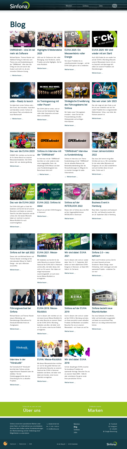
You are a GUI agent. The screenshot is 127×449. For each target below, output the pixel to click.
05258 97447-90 (54, 424)
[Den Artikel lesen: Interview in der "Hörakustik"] (22, 348)
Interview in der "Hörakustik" (17, 361)
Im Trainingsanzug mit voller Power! (48, 103)
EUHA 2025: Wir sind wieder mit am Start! (102, 52)
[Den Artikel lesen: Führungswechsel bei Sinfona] (22, 297)
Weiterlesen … (17, 75)
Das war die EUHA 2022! (22, 202)
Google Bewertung (111, 431)
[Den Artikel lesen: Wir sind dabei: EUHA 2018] (77, 348)
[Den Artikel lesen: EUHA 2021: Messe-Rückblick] (49, 241)
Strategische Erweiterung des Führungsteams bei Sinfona (77, 105)
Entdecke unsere (95, 409)
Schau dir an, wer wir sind (32, 409)
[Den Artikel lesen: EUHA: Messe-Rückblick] (49, 348)
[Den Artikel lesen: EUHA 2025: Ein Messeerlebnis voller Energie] (77, 39)
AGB (30, 444)
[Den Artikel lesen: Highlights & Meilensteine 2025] (49, 39)
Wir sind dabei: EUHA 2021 (75, 254)
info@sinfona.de (54, 429)
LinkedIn (114, 429)
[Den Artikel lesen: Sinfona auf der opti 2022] (22, 241)
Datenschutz (22, 444)
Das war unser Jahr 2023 (104, 101)
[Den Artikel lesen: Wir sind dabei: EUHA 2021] (77, 241)
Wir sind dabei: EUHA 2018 (75, 361)
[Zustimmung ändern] (5, 443)
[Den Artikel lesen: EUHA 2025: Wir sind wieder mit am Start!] (104, 39)
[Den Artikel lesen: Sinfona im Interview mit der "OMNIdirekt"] (49, 140)
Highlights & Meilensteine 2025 (49, 52)
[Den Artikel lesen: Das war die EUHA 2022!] (22, 191)
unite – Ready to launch (21, 101)
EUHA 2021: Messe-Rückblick (47, 254)
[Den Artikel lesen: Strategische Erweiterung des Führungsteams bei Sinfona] (77, 90)
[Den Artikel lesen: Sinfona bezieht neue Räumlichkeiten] (104, 297)
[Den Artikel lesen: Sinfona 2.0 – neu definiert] (104, 241)
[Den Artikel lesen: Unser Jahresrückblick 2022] (104, 140)
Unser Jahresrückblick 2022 (103, 153)
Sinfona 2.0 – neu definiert (100, 254)
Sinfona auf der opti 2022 (22, 252)
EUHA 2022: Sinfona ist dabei (48, 204)
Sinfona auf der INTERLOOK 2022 (74, 204)
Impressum (13, 444)
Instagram (113, 426)
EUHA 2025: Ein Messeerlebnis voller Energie (75, 53)
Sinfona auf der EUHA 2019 (75, 310)
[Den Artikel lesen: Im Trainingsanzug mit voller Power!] (49, 90)
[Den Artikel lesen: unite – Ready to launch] (22, 90)
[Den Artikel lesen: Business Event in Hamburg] (104, 191)
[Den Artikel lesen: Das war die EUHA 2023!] (22, 140)
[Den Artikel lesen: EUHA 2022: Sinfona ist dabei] (49, 191)
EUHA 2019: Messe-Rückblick (47, 310)
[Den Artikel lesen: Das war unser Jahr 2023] (104, 90)
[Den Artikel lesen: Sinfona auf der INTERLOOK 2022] (77, 191)
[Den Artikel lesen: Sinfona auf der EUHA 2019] (77, 297)
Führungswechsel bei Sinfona (20, 310)
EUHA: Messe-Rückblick (49, 359)
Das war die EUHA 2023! (22, 151)
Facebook (114, 424)
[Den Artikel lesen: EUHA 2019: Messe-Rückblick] (49, 297)
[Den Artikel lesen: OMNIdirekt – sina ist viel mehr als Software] (22, 39)
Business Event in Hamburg (100, 204)
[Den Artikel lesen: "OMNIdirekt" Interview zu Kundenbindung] (77, 140)
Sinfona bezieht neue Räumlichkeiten (102, 310)
